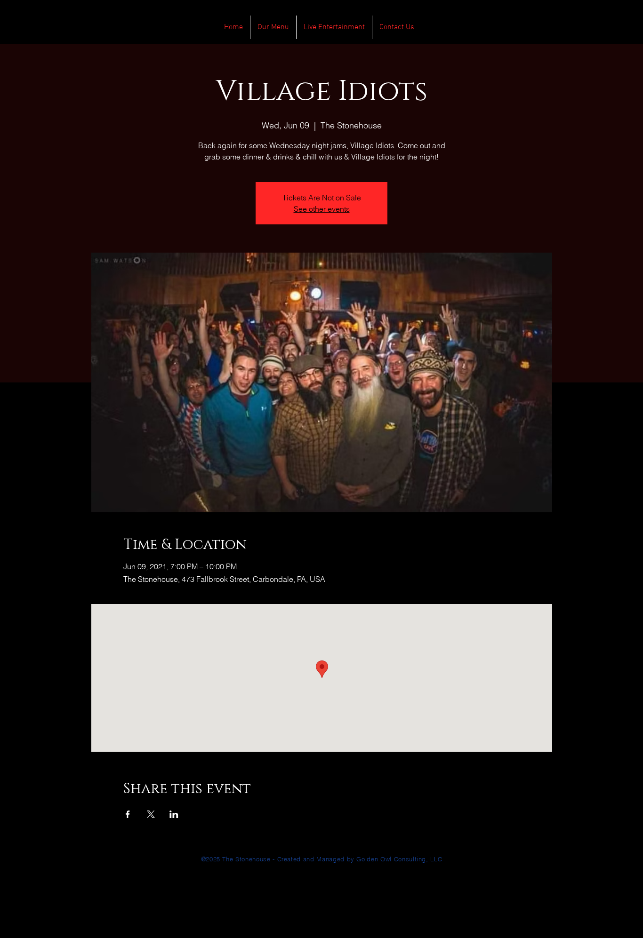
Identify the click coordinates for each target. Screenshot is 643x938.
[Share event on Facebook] (127, 814)
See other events (322, 209)
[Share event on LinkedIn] (173, 814)
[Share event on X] (150, 814)
